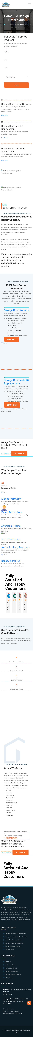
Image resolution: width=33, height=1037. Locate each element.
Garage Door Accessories (13, 974)
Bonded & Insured (10, 560)
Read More (4, 115)
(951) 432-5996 (7, 994)
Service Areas (9, 949)
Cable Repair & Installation (13, 940)
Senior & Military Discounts (15, 547)
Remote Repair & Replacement (14, 943)
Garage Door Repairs (16, 310)
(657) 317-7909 (7, 1003)
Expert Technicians (11, 512)
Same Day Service (10, 539)
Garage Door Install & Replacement (16, 381)
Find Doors (4, 138)
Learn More (12, 405)
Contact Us (8, 977)
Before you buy (10, 965)
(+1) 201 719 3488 (6, 454)
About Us (8, 961)
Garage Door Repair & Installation (15, 933)
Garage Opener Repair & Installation (16, 937)
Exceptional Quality (11, 498)
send (16, 85)
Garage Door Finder (11, 968)
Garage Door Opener (11, 971)
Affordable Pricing (11, 525)
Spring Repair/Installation (13, 946)
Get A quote (19, 454)
